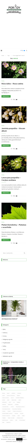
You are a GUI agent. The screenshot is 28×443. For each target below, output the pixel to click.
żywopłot (8, 422)
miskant (18, 402)
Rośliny (4, 346)
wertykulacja (5, 420)
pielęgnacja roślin (6, 409)
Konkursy (5, 332)
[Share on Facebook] (13, 99)
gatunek (19, 393)
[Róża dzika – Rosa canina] (14, 69)
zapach (11, 420)
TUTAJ (20, 441)
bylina (3, 393)
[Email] (24, 50)
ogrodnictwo (5, 406)
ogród (12, 406)
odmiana (16, 404)
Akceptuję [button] (19, 439)
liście (10, 402)
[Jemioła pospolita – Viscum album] (14, 114)
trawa (23, 415)
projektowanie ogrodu (7, 413)
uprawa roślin (20, 418)
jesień (3, 395)
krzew (3, 400)
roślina (16, 413)
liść (14, 402)
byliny (8, 393)
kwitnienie (4, 402)
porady (9, 411)
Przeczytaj (6, 96)
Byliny (4, 329)
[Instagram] (22, 50)
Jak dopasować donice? (9, 319)
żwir (3, 422)
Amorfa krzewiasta (14, 375)
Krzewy (5, 336)
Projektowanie (6, 342)
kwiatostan (14, 400)
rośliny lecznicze (6, 415)
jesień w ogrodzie (11, 395)
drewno (13, 393)
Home (2, 55)
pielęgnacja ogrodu (20, 406)
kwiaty (20, 400)
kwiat (8, 400)
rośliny (21, 413)
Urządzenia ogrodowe (8, 353)
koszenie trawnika (20, 397)
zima (16, 420)
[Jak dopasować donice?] (14, 308)
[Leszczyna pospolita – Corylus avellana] (14, 163)
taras (18, 415)
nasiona (4, 404)
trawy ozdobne (11, 418)
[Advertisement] (14, 31)
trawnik (4, 418)
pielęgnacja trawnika (16, 409)
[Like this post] (11, 99)
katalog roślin (5, 397)
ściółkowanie (22, 420)
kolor (12, 397)
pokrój (3, 411)
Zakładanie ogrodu (7, 356)
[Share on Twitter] (14, 99)
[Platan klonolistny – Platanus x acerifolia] (14, 211)
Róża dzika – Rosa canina (12, 84)
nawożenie (10, 404)
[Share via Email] (16, 99)
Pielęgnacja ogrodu (7, 339)
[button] (3, 310)
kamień (18, 395)
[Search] (26, 50)
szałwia (13, 415)
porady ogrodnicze (17, 411)
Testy (4, 349)
